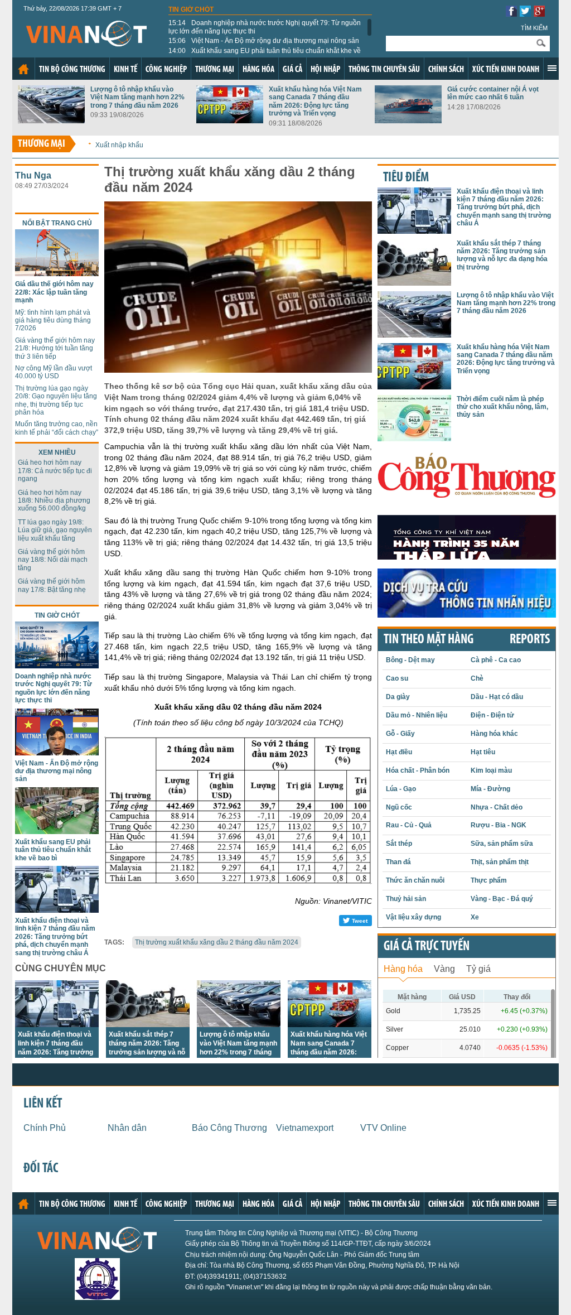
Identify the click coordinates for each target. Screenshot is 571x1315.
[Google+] (539, 13)
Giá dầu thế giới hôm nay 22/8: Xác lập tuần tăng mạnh (54, 292)
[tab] (403, 967)
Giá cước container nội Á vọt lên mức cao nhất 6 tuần (493, 93)
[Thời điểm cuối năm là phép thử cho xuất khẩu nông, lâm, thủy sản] (414, 438)
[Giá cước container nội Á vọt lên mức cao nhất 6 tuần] (408, 120)
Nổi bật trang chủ (57, 223)
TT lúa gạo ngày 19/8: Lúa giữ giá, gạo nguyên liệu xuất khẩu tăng (55, 530)
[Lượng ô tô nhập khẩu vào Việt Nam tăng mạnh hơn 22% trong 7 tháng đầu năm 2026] (51, 120)
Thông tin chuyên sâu (384, 69)
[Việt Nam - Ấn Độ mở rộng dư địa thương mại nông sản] (57, 752)
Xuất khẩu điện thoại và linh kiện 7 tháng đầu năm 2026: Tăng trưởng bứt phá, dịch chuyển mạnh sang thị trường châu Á (55, 937)
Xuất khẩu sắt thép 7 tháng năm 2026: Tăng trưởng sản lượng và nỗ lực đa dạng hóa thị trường (147, 1052)
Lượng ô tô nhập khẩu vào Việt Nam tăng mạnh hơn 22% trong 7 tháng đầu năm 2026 (137, 97)
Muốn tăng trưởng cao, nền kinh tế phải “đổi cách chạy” (56, 428)
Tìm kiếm (534, 28)
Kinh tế (125, 69)
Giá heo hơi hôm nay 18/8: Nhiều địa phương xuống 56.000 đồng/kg (54, 501)
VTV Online (383, 1128)
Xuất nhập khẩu (119, 145)
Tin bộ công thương (72, 69)
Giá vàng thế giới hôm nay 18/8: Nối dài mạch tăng (53, 560)
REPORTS (530, 640)
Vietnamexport (304, 1128)
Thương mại (214, 69)
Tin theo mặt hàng (428, 640)
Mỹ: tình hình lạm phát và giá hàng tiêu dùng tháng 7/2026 (53, 321)
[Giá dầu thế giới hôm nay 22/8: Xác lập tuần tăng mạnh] (57, 273)
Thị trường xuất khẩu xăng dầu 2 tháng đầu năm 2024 (216, 942)
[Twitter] (525, 13)
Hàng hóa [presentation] (403, 969)
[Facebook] (511, 13)
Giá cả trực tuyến (427, 946)
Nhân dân (127, 1128)
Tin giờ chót (191, 9)
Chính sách (446, 69)
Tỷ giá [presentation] (478, 969)
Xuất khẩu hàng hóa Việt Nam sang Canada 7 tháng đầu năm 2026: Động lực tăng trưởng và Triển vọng (315, 101)
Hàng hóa (258, 69)
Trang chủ (23, 69)
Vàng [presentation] (444, 969)
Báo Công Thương (229, 1128)
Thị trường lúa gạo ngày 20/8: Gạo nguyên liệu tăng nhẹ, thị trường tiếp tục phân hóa (56, 400)
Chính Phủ (44, 1128)
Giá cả (292, 69)
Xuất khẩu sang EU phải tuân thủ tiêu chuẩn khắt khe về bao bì (264, 54)
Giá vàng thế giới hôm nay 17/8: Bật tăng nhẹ (52, 585)
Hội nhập (325, 69)
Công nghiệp (166, 69)
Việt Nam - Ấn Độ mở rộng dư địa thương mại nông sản (263, 41)
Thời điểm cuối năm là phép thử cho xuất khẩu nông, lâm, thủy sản (502, 407)
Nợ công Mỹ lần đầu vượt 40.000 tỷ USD (53, 372)
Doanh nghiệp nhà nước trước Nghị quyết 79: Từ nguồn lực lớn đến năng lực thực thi (264, 27)
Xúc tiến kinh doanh (505, 69)
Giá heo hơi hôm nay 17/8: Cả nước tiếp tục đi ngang (55, 471)
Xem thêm (552, 68)
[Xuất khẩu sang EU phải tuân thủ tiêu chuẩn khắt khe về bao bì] (57, 831)
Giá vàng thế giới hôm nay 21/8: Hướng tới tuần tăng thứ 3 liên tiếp (55, 348)
